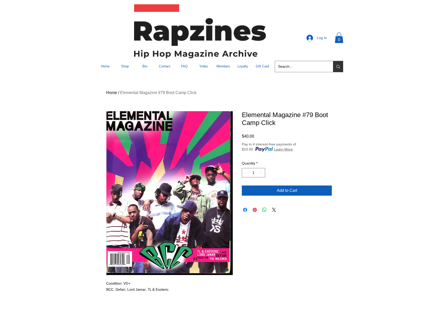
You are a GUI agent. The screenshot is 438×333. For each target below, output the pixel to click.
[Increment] (261, 172)
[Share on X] (274, 210)
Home (111, 92)
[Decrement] (246, 172)
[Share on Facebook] (245, 210)
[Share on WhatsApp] (264, 210)
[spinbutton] (253, 172)
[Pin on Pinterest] (255, 210)
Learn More (283, 149)
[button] (339, 37)
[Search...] (338, 66)
